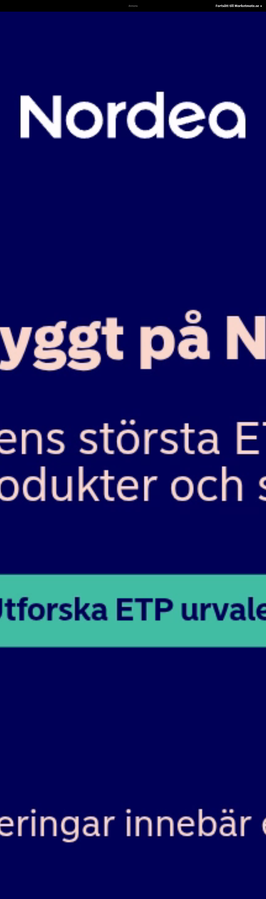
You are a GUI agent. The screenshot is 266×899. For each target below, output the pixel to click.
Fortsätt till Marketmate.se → (239, 5)
